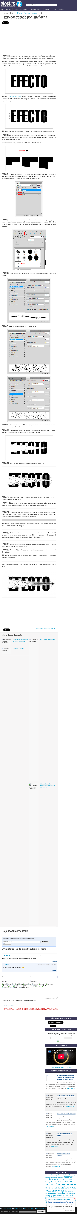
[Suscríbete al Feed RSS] (42, 1208)
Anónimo (7, 955)
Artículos (8, 9)
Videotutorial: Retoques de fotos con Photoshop (20, 640)
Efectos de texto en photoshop (45, 628)
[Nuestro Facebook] (6, 1208)
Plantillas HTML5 (64, 1197)
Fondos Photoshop (57, 1193)
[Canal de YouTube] (29, 1208)
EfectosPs (20, 13)
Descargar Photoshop (51, 1182)
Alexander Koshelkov (63, 1175)
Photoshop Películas (63, 1195)
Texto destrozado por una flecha (24, 17)
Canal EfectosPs (67, 1067)
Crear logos (72, 1175)
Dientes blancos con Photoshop (66, 1096)
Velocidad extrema (18, 648)
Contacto (61, 9)
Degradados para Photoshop (54, 1177)
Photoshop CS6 (54, 1195)
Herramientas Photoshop (21, 9)
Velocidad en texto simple (47, 639)
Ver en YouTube (55, 1067)
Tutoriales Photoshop (36, 9)
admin (7, 964)
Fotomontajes (69, 1193)
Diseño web (61, 1182)
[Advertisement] (29, 39)
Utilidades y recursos (50, 9)
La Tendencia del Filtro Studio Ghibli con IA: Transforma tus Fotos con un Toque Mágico (65, 1077)
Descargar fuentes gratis (62, 1179)
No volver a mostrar (69, 1210)
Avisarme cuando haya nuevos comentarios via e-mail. (20, 1000)
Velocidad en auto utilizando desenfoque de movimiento (47, 785)
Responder (54, 961)
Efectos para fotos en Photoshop (60, 1189)
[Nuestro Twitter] (17, 1208)
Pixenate (58, 1197)
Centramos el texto (15, 96)
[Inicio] (2, 10)
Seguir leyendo (71, 1088)
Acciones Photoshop (51, 1175)
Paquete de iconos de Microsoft (66, 1114)
